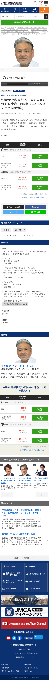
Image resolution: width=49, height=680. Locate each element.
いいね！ (36, 207)
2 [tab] (23, 71)
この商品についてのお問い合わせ (34, 197)
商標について (29, 671)
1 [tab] (21, 71)
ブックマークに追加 (13, 207)
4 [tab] (28, 71)
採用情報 (27, 664)
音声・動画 (10, 28)
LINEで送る (36, 212)
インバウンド (20, 230)
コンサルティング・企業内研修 (23, 653)
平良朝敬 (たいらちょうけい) (17, 366)
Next (46, 70)
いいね (29, 638)
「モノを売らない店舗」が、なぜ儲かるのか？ (8, 480)
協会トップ (23, 649)
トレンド (6, 230)
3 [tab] (26, 71)
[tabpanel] (24, 52)
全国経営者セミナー (23, 657)
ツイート (14, 212)
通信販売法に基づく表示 (10, 671)
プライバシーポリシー (32, 668)
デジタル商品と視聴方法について (15, 304)
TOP (2, 28)
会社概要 (4, 664)
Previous (2, 70)
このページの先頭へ (24, 557)
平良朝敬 (21, 113)
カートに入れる (40, 156)
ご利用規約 (5, 668)
